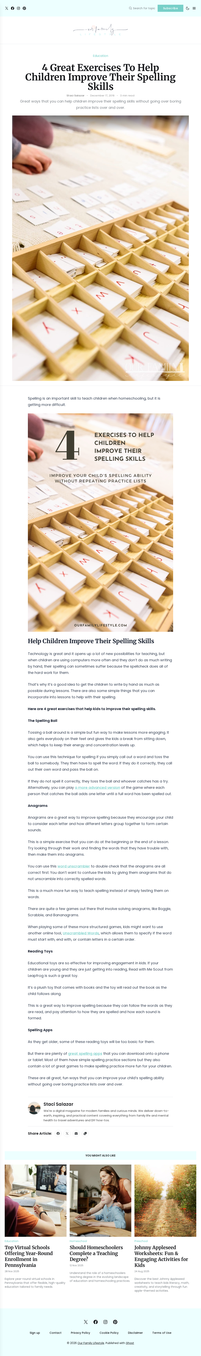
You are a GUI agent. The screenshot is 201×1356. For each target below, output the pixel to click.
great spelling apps (85, 1053)
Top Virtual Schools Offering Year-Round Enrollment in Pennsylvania (29, 1256)
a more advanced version (97, 787)
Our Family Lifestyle (91, 1343)
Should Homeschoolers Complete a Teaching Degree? (96, 1253)
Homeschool (78, 1241)
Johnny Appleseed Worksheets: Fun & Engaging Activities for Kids (161, 1256)
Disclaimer (135, 1333)
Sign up (35, 1333)
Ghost (130, 1343)
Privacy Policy (80, 1333)
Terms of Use (161, 1333)
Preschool (141, 1241)
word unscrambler (74, 866)
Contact (55, 1333)
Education (100, 56)
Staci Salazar (58, 1104)
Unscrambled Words (81, 933)
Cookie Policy (109, 1333)
